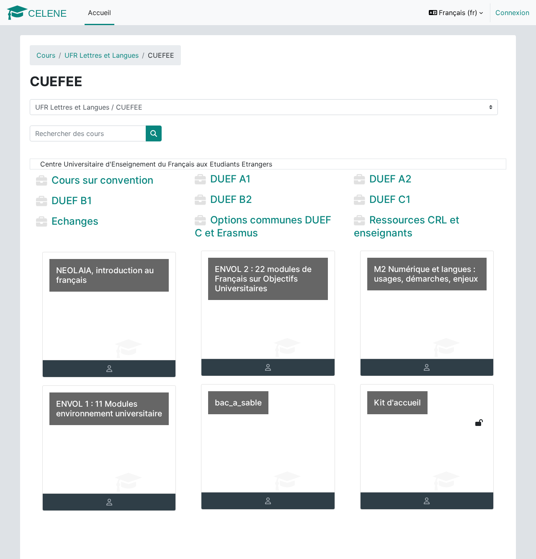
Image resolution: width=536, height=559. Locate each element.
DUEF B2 (231, 199)
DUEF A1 (230, 179)
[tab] (109, 368)
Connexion (512, 12)
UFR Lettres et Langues (101, 55)
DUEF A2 (390, 179)
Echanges (75, 221)
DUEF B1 (72, 201)
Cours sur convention (102, 180)
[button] (455, 12)
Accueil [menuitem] (99, 12)
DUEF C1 (389, 199)
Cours (45, 55)
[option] (476, 12)
